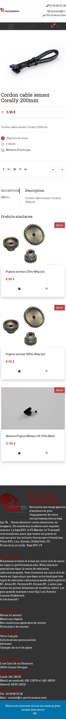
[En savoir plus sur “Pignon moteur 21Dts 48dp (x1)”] (19, 288)
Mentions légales (11, 619)
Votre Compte (9, 636)
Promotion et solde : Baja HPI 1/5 (21, 545)
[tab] (10, 191)
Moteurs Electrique (18, 149)
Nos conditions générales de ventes (23, 623)
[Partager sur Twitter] (14, 169)
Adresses (6, 643)
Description (10, 190)
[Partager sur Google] (9, 169)
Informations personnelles (18, 640)
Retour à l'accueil (11, 615)
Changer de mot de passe (16, 647)
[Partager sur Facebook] (3, 169)
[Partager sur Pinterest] (20, 169)
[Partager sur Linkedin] (25, 169)
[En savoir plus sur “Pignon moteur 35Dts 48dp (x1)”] (19, 371)
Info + (5, 197)
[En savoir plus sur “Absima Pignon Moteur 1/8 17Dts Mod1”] (19, 453)
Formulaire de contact (14, 626)
